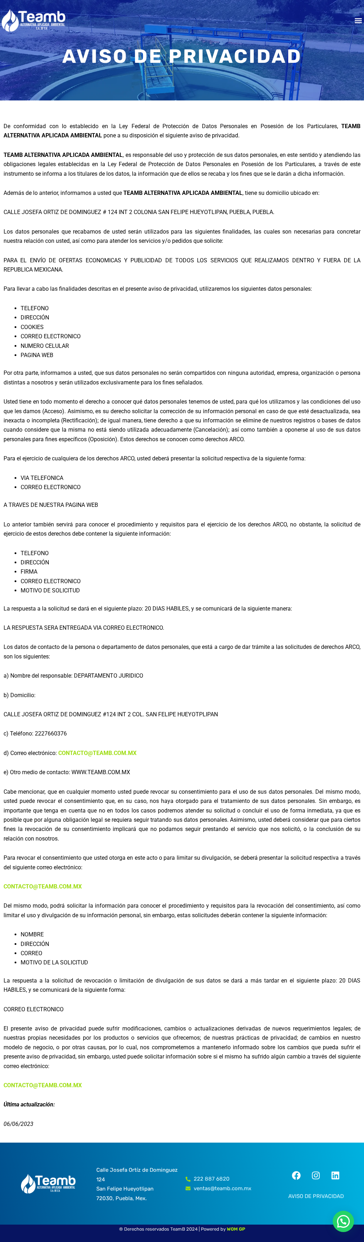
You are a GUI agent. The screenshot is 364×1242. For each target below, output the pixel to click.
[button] (358, 20)
